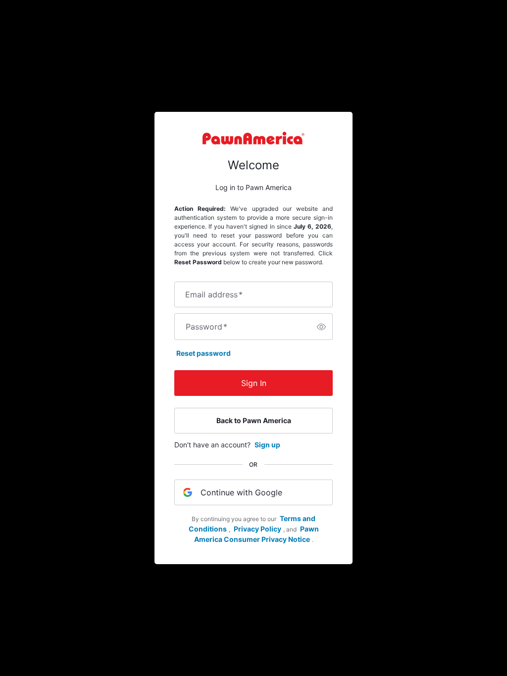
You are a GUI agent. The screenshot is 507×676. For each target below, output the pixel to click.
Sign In (253, 383)
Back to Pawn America (253, 420)
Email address (214, 294)
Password (206, 326)
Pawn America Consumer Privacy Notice (256, 534)
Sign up (267, 444)
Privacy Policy (257, 529)
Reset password (203, 353)
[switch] (321, 326)
